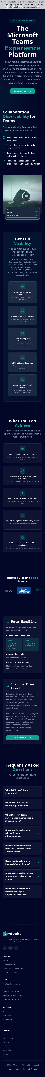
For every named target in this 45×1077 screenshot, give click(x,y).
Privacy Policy (14, 1069)
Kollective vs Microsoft (11, 999)
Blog (4, 1011)
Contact (5, 1054)
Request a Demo (21, 91)
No (39, 7)
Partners (6, 1042)
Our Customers (8, 1038)
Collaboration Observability (13, 968)
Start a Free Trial (21, 738)
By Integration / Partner (11, 984)
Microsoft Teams (9, 988)
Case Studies (7, 1015)
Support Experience (10, 972)
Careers (5, 1046)
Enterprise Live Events (11, 992)
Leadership (7, 1050)
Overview (6, 961)
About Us (6, 1035)
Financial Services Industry (12, 996)
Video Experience (9, 964)
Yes (36, 7)
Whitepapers (7, 1019)
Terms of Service (30, 1069)
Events (5, 1023)
